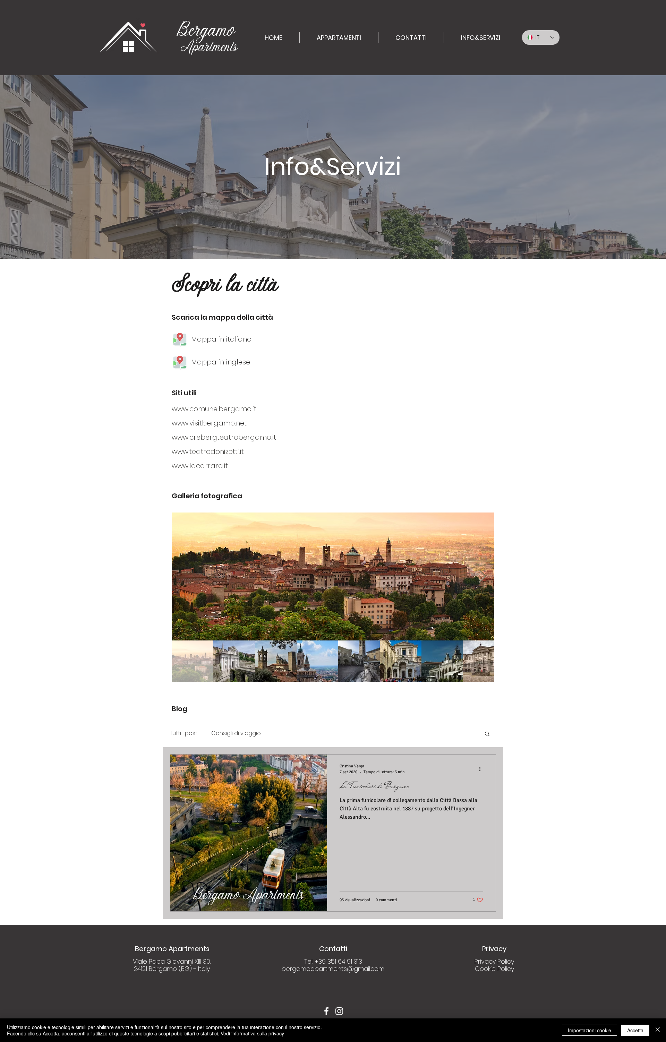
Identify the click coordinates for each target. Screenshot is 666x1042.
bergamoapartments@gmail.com (333, 968)
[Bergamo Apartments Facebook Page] (326, 1011)
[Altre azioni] (482, 769)
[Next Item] (482, 576)
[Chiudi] (658, 1030)
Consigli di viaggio (236, 733)
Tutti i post (183, 733)
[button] (487, 734)
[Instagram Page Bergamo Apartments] (339, 1011)
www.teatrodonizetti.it (208, 451)
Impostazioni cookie (589, 1030)
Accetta (635, 1030)
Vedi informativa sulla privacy (252, 1033)
